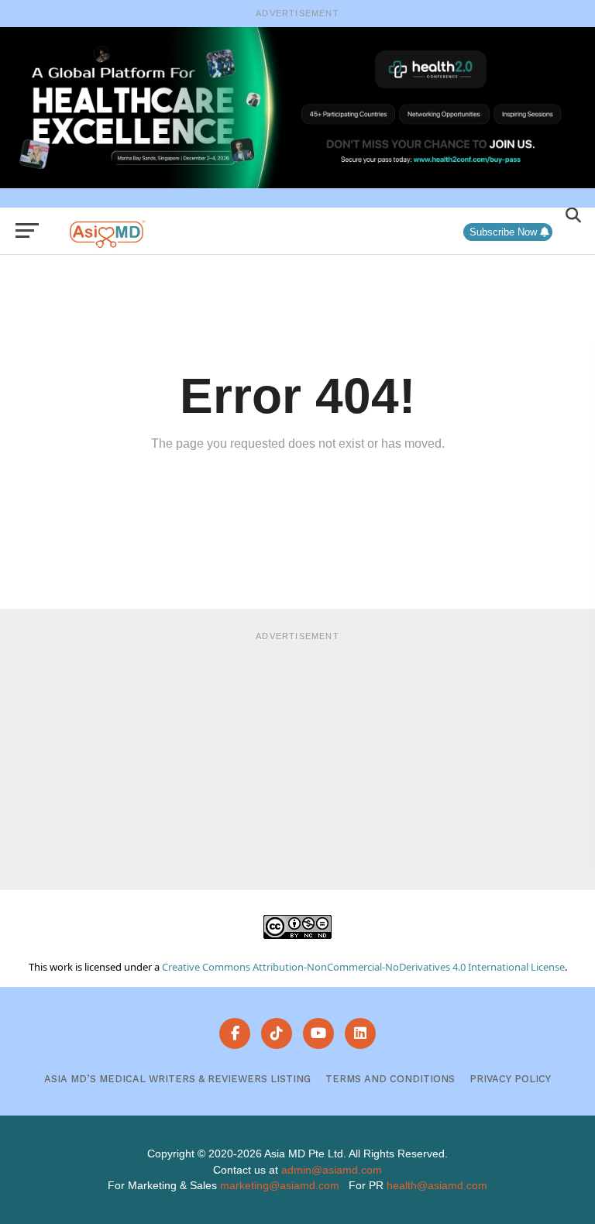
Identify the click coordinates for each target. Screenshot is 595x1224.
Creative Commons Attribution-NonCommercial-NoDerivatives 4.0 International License (363, 967)
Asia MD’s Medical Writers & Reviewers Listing (177, 1079)
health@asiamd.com (437, 1185)
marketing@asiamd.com (279, 1185)
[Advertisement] (297, 758)
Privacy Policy (510, 1079)
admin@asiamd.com (331, 1170)
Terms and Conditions (390, 1079)
